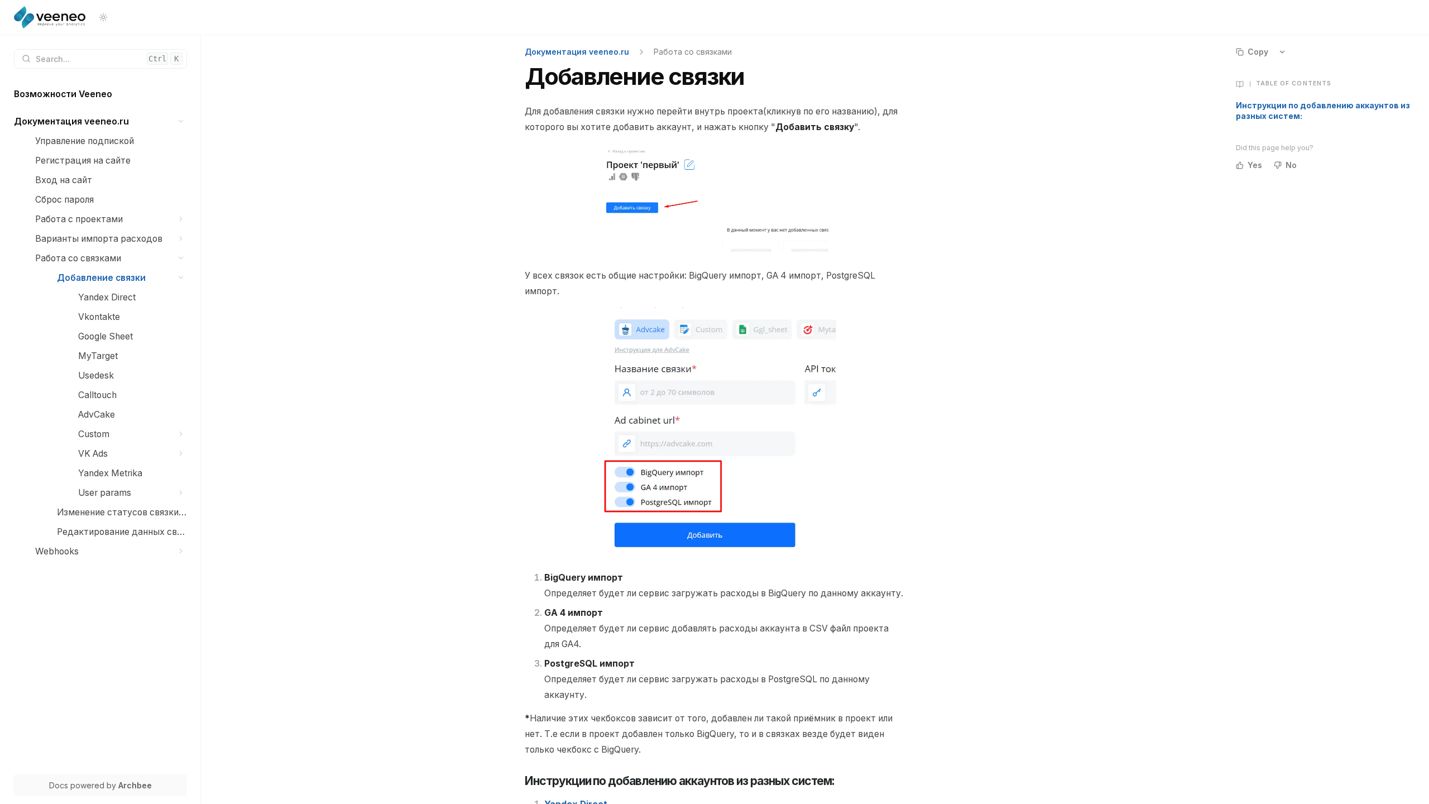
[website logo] (50, 17)
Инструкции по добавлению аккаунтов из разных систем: (1323, 110)
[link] (100, 94)
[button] (181, 121)
